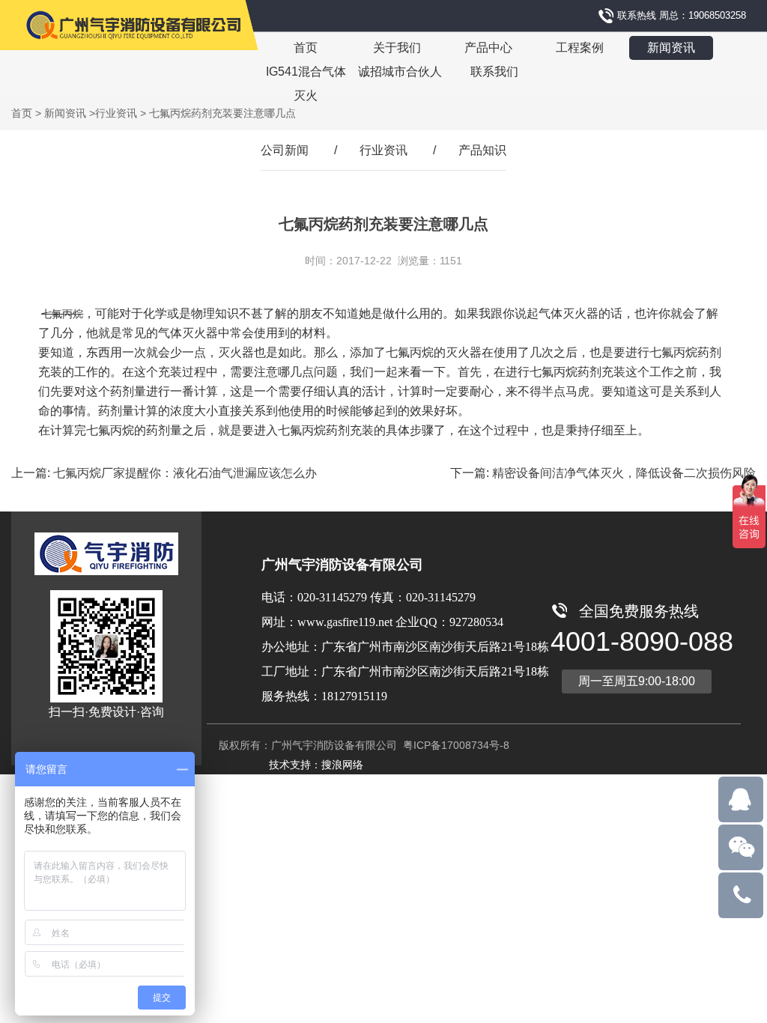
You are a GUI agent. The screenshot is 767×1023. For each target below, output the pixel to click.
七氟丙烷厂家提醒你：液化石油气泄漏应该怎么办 (185, 473)
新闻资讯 (671, 47)
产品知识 (482, 150)
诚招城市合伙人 (400, 71)
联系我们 (494, 71)
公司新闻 (285, 150)
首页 (306, 47)
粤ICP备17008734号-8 (454, 745)
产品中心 (488, 47)
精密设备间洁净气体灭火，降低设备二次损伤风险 (624, 473)
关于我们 (397, 47)
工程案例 (580, 47)
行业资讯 (116, 113)
